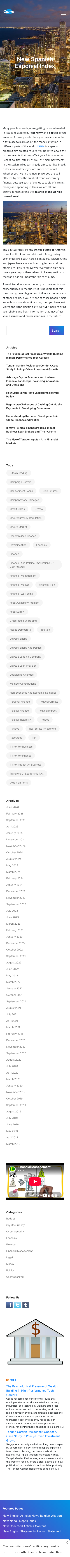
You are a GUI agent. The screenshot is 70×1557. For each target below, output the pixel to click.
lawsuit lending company (25, 656)
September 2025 (16, 820)
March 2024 (13, 871)
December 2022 (15, 943)
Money (10, 1263)
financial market (19, 584)
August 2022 (13, 962)
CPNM (41, 146)
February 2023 (15, 930)
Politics (10, 1270)
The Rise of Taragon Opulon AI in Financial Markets (32, 441)
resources (16, 737)
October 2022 (14, 949)
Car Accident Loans (21, 490)
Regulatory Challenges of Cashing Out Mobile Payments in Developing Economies (34, 406)
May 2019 (12, 1130)
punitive (14, 728)
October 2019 (14, 1098)
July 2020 (12, 1066)
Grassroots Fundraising (23, 620)
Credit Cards (17, 508)
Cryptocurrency (15, 1224)
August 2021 (13, 1007)
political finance (19, 710)
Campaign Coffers (20, 481)
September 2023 (16, 904)
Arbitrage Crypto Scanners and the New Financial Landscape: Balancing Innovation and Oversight (32, 381)
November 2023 (15, 897)
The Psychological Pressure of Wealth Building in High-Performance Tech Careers (34, 355)
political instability (20, 719)
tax (34, 737)
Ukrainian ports (19, 782)
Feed (13, 1379)
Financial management (23, 575)
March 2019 (13, 1143)
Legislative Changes (22, 674)
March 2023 (13, 923)
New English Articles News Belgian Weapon (32, 1515)
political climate (49, 701)
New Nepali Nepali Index (19, 1521)
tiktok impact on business (25, 764)
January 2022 (14, 988)
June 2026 (12, 807)
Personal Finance (20, 701)
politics (45, 719)
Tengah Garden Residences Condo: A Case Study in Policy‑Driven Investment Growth (32, 367)
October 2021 (14, 994)
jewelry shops (18, 638)
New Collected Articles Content (24, 1526)
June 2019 (12, 1124)
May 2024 (12, 865)
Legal (9, 1257)
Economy (41, 544)
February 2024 (15, 878)
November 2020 (15, 1046)
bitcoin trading (18, 472)
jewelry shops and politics (25, 647)
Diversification (18, 544)
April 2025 (12, 826)
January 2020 (14, 1085)
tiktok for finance (20, 755)
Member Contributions (23, 683)
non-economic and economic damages (33, 692)
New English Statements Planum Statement (32, 1531)
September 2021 (16, 1001)
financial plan (47, 584)
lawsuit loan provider (23, 665)
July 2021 (12, 1014)
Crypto (39, 508)
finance (14, 553)
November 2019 (15, 1092)
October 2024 (14, 852)
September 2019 (16, 1104)
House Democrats (20, 629)
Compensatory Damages (24, 499)
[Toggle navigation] (63, 13)
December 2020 (15, 1040)
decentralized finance (23, 535)
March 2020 (13, 1079)
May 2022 (12, 975)
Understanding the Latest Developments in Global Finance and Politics (32, 418)
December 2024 (15, 839)
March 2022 (13, 981)
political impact (48, 710)
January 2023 (14, 936)
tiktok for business (21, 746)
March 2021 (13, 1027)
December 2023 (15, 891)
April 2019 (12, 1137)
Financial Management (19, 1250)
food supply (17, 611)
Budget (10, 1218)
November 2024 (15, 845)
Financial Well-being (21, 593)
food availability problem (24, 602)
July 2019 (12, 1117)
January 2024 (14, 884)
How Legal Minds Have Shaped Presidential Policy (32, 394)
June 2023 (12, 917)
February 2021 (14, 1033)
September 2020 (16, 1053)
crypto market (18, 526)
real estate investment (42, 728)
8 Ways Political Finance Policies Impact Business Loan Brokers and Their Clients (31, 429)
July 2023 (12, 910)
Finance (10, 1244)
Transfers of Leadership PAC (27, 773)
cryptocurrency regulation (25, 517)
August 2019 (13, 1111)
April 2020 (12, 1072)
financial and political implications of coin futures (31, 564)
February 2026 (15, 813)
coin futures (50, 490)
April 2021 (12, 1020)
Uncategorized (15, 1276)
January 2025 (14, 832)
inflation (45, 629)
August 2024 (13, 858)
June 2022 (12, 968)
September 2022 (16, 956)
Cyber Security (15, 1231)
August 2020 (13, 1059)
